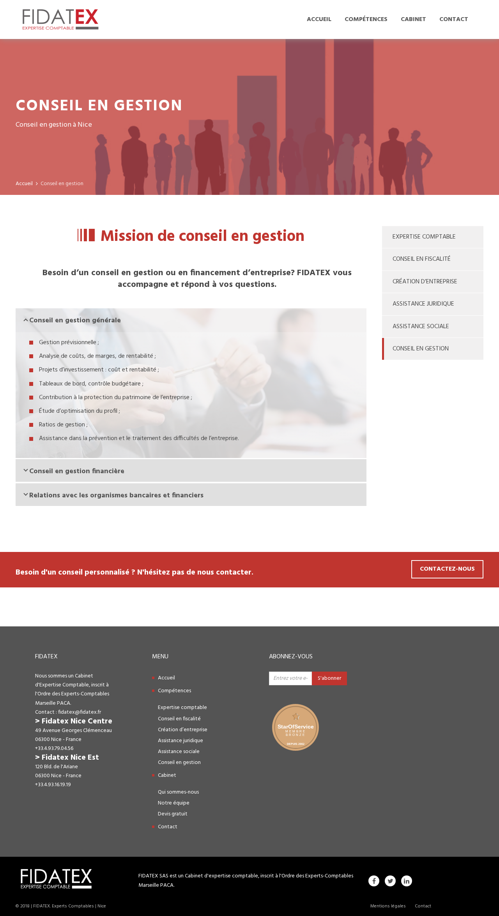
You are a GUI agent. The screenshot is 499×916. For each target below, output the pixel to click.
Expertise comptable (424, 237)
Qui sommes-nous (178, 792)
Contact (453, 19)
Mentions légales (388, 906)
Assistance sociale (421, 327)
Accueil (319, 19)
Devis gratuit (173, 814)
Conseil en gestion (421, 349)
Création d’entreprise (425, 282)
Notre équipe (173, 803)
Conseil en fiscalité (422, 259)
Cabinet (413, 19)
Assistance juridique (423, 304)
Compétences (366, 19)
